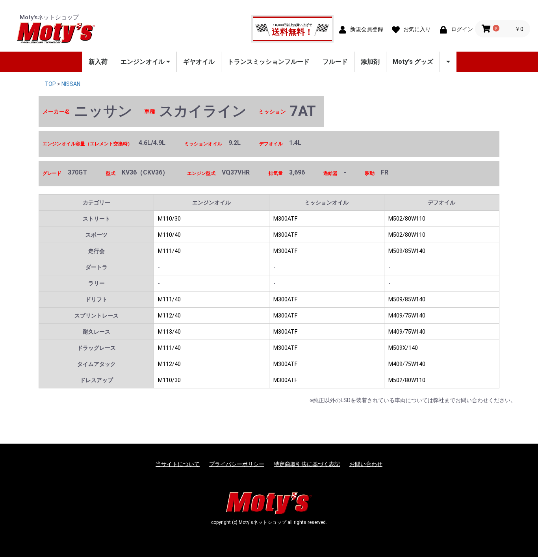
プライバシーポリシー (236, 464)
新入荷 (98, 61)
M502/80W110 (406, 218)
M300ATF (285, 218)
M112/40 (169, 315)
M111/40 (169, 251)
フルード (335, 61)
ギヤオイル (199, 61)
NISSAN (70, 84)
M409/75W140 (406, 315)
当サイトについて (178, 464)
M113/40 (169, 332)
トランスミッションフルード (269, 61)
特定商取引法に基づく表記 (307, 464)
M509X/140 (403, 348)
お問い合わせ (365, 464)
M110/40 (169, 235)
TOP (50, 84)
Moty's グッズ (413, 61)
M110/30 (169, 218)
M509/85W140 (406, 251)
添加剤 (370, 61)
